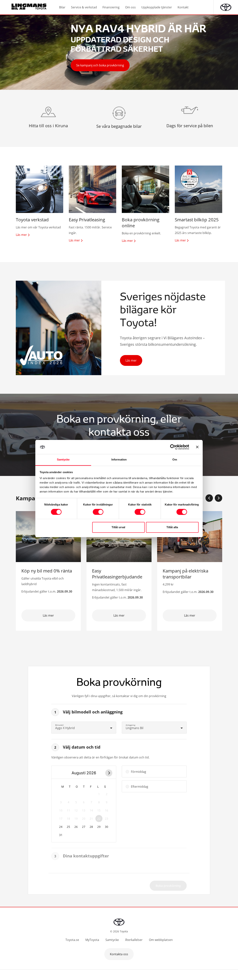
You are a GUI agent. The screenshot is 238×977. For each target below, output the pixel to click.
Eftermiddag (139, 787)
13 (83, 810)
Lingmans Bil (134, 728)
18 (68, 818)
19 (76, 818)
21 (91, 818)
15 (99, 810)
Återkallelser (134, 940)
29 (99, 827)
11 (68, 810)
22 (99, 818)
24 (60, 827)
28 (91, 827)
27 (83, 827)
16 (106, 810)
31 (60, 835)
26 (76, 827)
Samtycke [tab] (63, 459)
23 (106, 818)
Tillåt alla (172, 527)
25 (68, 827)
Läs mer (131, 360)
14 (91, 810)
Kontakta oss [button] (119, 954)
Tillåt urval (118, 527)
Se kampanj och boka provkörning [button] (100, 65)
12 (76, 810)
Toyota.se (72, 940)
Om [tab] (174, 459)
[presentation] (209, 498)
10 (60, 810)
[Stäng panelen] (197, 447)
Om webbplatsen (161, 940)
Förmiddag (138, 772)
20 (83, 818)
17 (60, 818)
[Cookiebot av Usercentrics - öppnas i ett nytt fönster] (173, 447)
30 (106, 827)
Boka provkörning (168, 886)
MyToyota (92, 940)
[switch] (98, 512)
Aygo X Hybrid (65, 728)
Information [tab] (119, 459)
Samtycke (112, 940)
